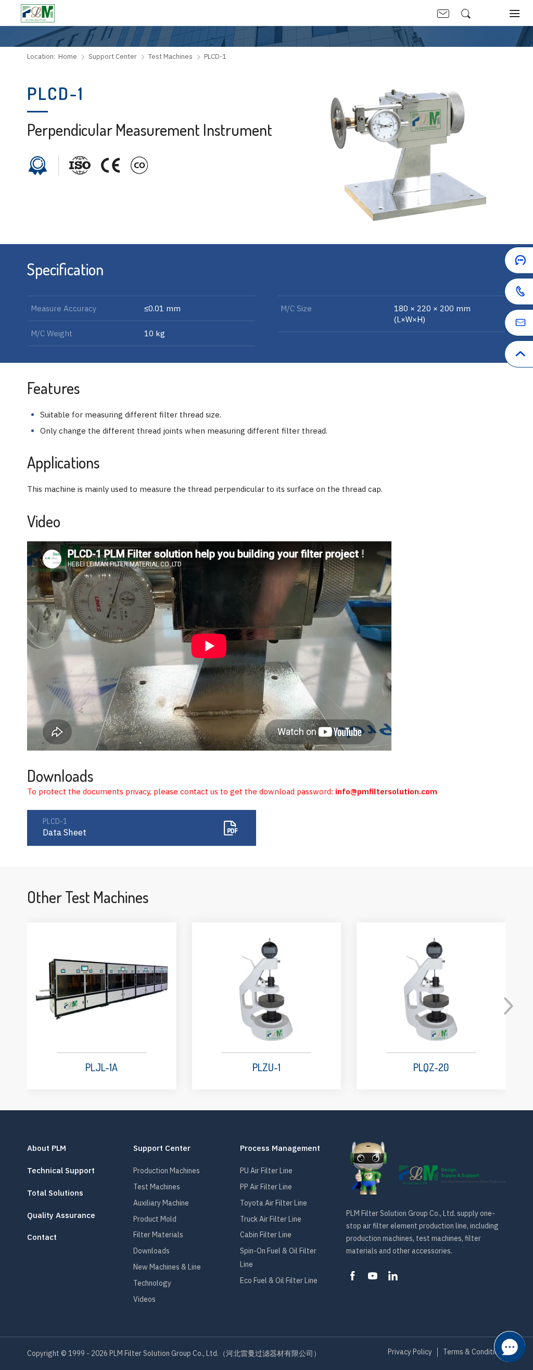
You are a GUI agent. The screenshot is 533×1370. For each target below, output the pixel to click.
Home (67, 56)
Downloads (151, 1250)
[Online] (494, 262)
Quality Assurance (61, 1215)
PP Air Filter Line (266, 1186)
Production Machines (166, 1170)
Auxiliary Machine (161, 1203)
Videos (144, 1299)
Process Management (280, 1148)
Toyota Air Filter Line (273, 1203)
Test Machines (170, 56)
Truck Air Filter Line (270, 1219)
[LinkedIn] (393, 1276)
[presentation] (509, 1006)
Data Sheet (64, 828)
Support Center (112, 56)
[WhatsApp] (494, 293)
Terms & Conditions (474, 1352)
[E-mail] (494, 324)
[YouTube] (372, 1276)
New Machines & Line (167, 1267)
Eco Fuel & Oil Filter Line (279, 1280)
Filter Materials (158, 1234)
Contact (42, 1237)
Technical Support (61, 1170)
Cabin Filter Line (265, 1234)
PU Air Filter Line (266, 1170)
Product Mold (154, 1219)
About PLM (46, 1148)
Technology (152, 1283)
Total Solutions (55, 1193)
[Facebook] (352, 1276)
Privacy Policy (410, 1352)
